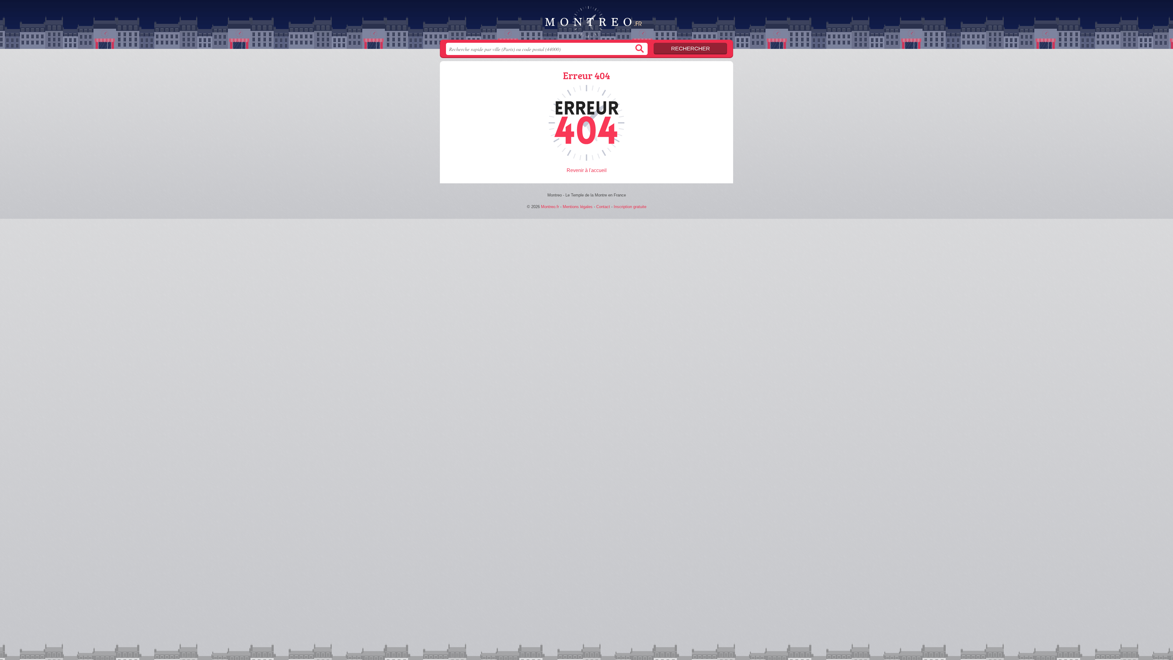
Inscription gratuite (630, 206)
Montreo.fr (586, 21)
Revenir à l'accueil (587, 170)
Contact (603, 206)
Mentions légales (578, 206)
